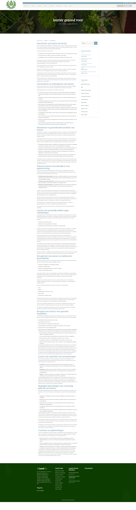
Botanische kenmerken (85, 93)
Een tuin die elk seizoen (86, 54)
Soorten (32, 5)
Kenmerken (39, 5)
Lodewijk (45, 40)
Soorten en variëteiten (85, 105)
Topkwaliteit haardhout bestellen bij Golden (88, 67)
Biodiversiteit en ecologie (85, 84)
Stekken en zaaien (84, 108)
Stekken (45, 5)
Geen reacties (52, 40)
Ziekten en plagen (84, 114)
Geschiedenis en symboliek (85, 96)
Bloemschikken (59, 5)
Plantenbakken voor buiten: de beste (88, 71)
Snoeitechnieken (84, 102)
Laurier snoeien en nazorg (86, 63)
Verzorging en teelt (84, 111)
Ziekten (65, 5)
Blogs (70, 5)
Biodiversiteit (26, 5)
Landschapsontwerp (84, 99)
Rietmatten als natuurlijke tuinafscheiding (86, 59)
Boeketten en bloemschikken (86, 90)
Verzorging (51, 5)
